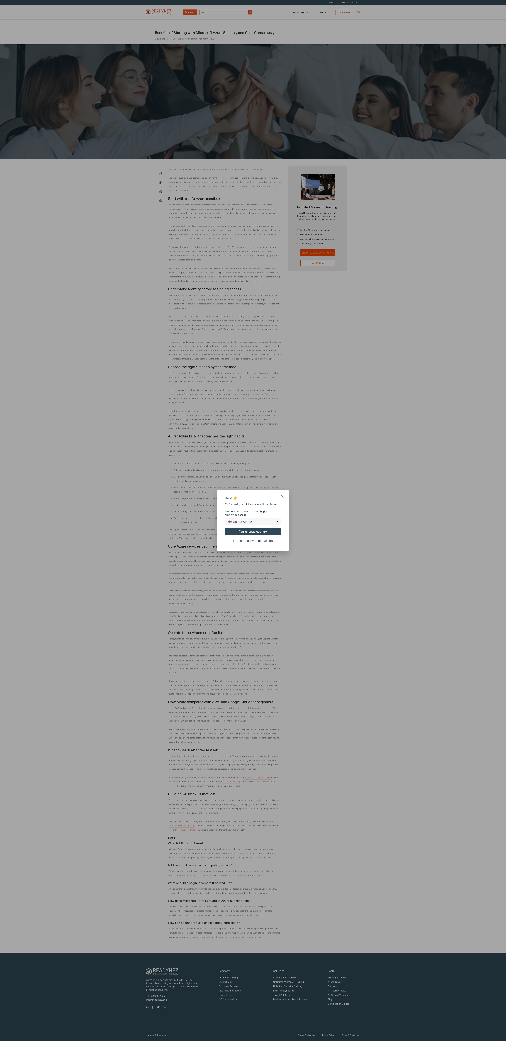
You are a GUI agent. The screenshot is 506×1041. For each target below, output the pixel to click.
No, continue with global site (253, 540)
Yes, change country (253, 531)
